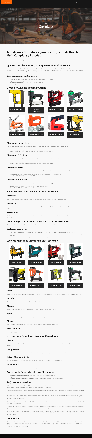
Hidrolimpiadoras (76, 2)
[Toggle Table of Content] (22, 60)
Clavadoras (56, 2)
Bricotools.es (7, 2)
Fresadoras (48, 2)
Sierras (23, 2)
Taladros (16, 2)
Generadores (87, 2)
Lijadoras (39, 2)
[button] (90, 6)
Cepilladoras (66, 2)
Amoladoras (31, 2)
